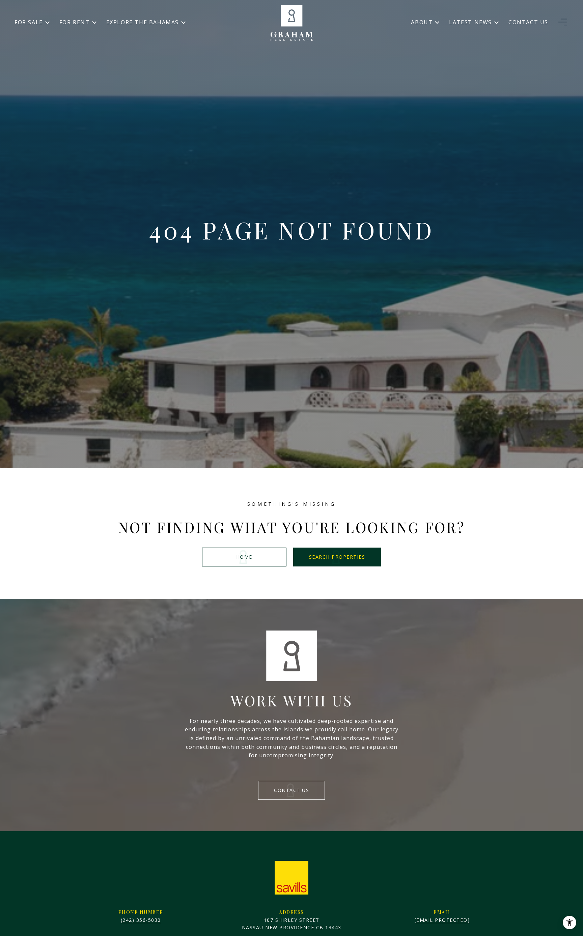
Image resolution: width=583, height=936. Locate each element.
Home (244, 557)
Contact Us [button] (291, 790)
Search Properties (337, 557)
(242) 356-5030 (141, 920)
